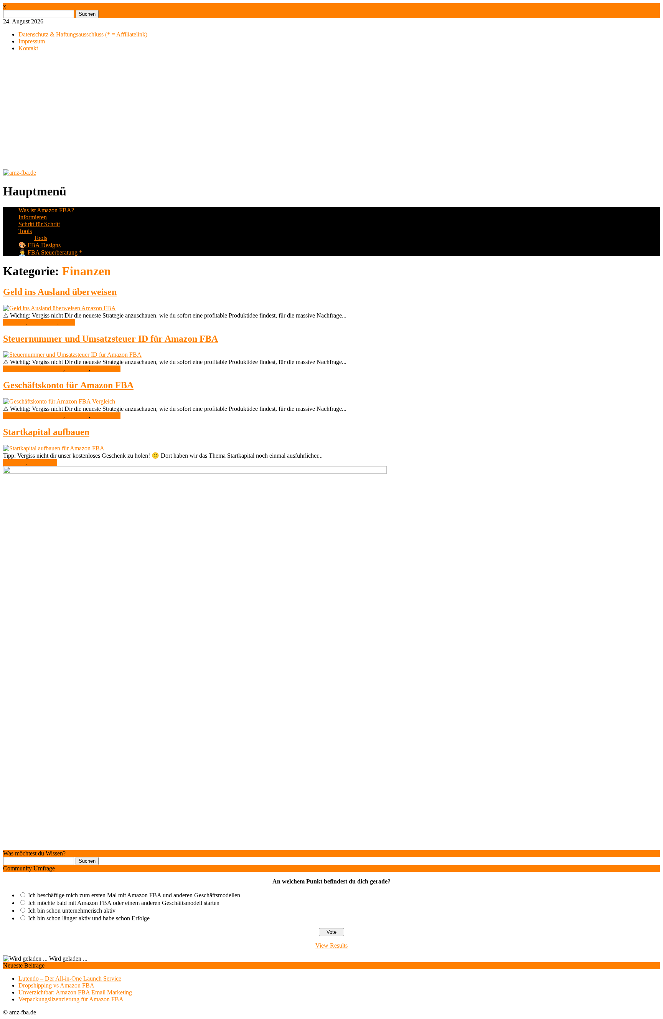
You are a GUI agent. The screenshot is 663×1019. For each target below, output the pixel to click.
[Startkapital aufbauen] (53, 448)
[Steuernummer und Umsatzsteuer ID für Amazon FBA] (72, 354)
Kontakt (28, 48)
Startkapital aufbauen (46, 432)
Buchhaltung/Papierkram (33, 369)
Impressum (31, 41)
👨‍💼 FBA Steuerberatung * (50, 252)
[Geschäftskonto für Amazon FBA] (59, 401)
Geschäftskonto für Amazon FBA (68, 385)
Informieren (32, 217)
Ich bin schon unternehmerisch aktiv (71, 910)
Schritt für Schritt (39, 224)
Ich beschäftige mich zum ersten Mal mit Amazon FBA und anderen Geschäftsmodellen (134, 895)
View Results (331, 945)
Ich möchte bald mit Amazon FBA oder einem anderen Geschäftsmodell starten (123, 903)
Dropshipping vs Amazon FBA (56, 985)
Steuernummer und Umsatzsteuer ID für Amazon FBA (110, 339)
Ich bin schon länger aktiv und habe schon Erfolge (89, 918)
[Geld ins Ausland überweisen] (59, 308)
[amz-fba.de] (19, 172)
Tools (25, 231)
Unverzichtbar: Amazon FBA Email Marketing (75, 992)
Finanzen (14, 322)
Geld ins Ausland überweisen (60, 292)
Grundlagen (42, 322)
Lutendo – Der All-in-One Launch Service (69, 978)
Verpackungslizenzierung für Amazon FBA (71, 999)
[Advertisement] (331, 111)
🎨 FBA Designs (39, 245)
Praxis (67, 322)
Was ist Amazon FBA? (46, 210)
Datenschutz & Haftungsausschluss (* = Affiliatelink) (82, 34)
